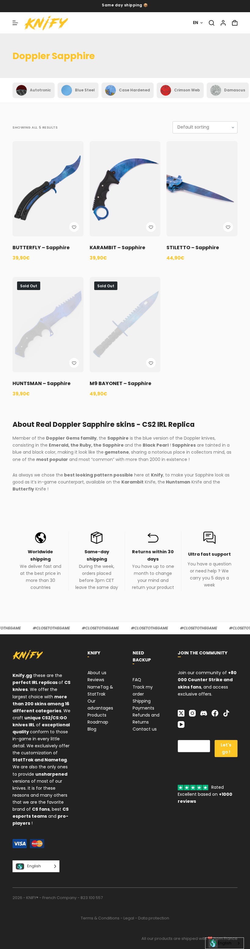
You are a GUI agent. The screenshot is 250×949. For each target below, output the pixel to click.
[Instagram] (192, 713)
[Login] (223, 23)
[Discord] (203, 713)
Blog (92, 729)
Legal (128, 918)
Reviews (96, 680)
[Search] (211, 23)
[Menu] (15, 23)
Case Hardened (134, 90)
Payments (143, 708)
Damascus (234, 90)
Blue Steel (85, 90)
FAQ (137, 680)
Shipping (142, 701)
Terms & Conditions (100, 918)
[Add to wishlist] (74, 227)
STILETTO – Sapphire (192, 247)
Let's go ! (226, 748)
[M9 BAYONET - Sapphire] (125, 324)
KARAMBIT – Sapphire (117, 247)
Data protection (153, 918)
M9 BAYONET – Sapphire (120, 383)
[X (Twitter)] (181, 713)
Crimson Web (187, 90)
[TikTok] (226, 713)
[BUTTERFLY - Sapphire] (48, 188)
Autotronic (40, 90)
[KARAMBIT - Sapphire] (125, 188)
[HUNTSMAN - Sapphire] (48, 324)
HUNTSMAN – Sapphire (41, 383)
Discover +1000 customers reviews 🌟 (125, 6)
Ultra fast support (209, 554)
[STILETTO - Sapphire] (202, 188)
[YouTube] (181, 724)
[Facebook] (215, 713)
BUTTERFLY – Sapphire (41, 247)
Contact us (145, 729)
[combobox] (224, 943)
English (224, 943)
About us (97, 673)
